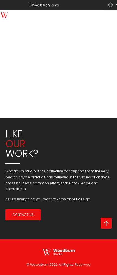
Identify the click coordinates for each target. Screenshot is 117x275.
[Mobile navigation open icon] (109, 18)
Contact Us (23, 214)
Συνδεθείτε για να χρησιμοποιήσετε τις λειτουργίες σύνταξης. (56, 14)
